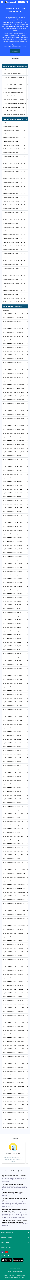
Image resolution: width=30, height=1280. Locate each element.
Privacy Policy (22, 1265)
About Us (14, 1265)
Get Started (21, 2)
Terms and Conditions (15, 1268)
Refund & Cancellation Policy (15, 1271)
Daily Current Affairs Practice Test (12, 306)
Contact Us (7, 1265)
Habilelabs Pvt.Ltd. (19, 1277)
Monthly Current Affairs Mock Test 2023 (14, 66)
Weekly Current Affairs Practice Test (13, 119)
